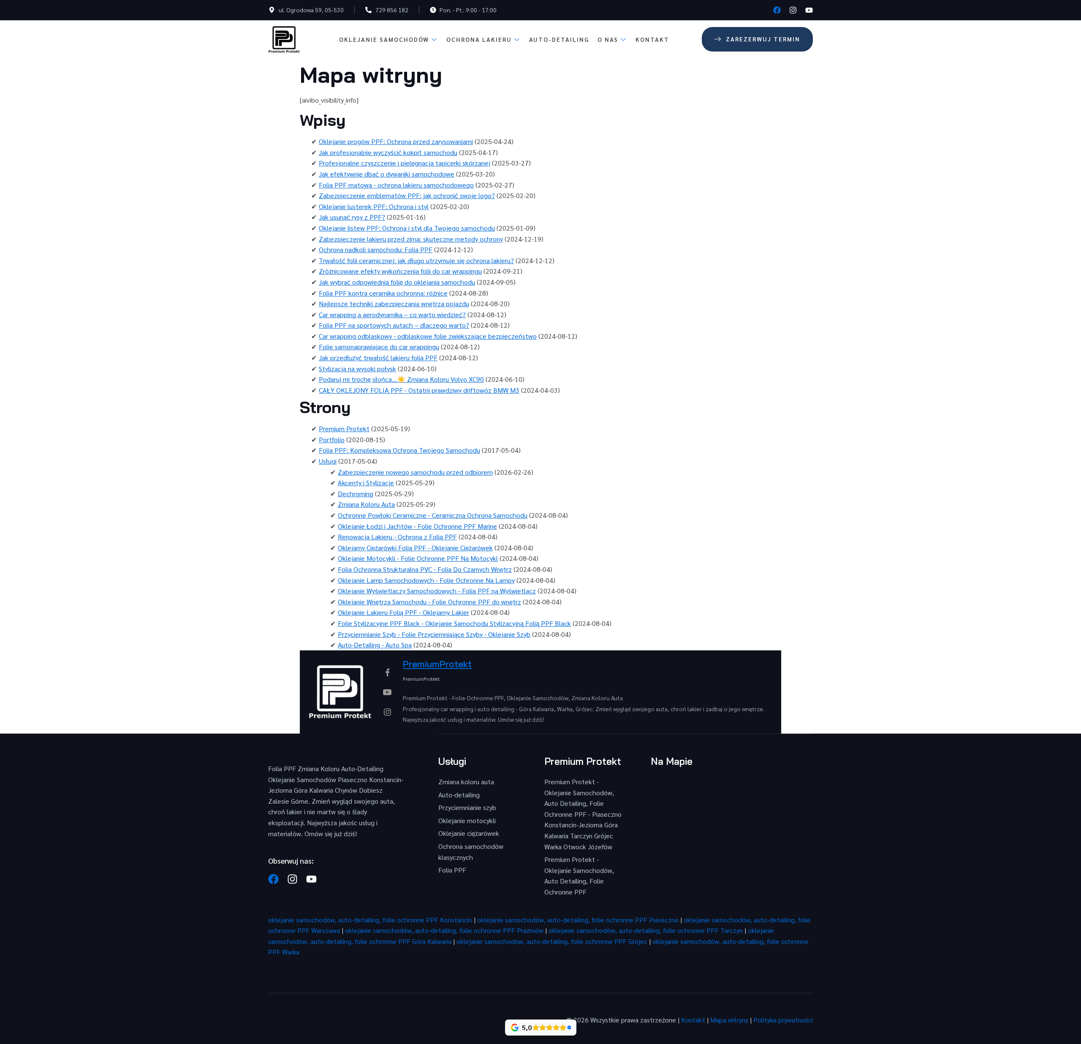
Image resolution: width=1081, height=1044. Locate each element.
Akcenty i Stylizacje (366, 482)
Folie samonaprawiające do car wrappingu (379, 346)
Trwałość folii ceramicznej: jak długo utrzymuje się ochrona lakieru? (416, 260)
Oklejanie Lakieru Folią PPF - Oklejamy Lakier (403, 612)
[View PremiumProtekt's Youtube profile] (387, 692)
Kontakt (652, 39)
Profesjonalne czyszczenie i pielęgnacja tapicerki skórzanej (404, 162)
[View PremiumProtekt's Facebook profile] (387, 672)
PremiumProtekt (437, 664)
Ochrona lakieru (479, 39)
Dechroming (355, 493)
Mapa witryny (729, 1019)
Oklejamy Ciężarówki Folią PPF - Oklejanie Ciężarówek (415, 547)
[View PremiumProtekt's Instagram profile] (387, 711)
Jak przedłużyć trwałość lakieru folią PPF (378, 357)
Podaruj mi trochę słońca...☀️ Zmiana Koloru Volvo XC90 (401, 379)
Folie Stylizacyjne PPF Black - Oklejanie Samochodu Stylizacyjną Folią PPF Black (454, 623)
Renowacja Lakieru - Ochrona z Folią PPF (397, 536)
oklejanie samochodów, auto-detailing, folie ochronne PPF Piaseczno (578, 919)
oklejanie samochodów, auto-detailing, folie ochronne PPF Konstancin (370, 919)
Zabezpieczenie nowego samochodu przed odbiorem (415, 472)
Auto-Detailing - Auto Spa (375, 644)
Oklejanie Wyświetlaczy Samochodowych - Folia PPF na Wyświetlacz (437, 590)
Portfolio (332, 439)
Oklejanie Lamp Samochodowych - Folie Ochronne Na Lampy (426, 580)
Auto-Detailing (559, 39)
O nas (608, 39)
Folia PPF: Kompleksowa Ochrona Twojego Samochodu (399, 450)
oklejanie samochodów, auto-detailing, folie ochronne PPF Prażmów (444, 930)
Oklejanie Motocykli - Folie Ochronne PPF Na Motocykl (418, 558)
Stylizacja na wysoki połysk (357, 368)
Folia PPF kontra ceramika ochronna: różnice (383, 292)
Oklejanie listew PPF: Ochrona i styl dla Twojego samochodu (407, 227)
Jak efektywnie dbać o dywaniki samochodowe (386, 173)
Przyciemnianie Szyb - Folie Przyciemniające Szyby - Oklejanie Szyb (434, 634)
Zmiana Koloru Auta (366, 504)
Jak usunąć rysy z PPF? (352, 216)
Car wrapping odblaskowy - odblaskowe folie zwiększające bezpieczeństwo (428, 336)
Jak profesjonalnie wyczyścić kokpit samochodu (388, 152)
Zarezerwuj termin (763, 39)
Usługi (328, 461)
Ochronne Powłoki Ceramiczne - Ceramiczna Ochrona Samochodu (432, 515)
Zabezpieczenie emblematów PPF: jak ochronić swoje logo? (407, 195)
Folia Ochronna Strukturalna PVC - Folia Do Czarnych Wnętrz (425, 569)
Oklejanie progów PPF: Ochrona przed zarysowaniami (396, 141)
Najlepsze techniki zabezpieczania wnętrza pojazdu (394, 303)
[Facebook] (777, 10)
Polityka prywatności (783, 1019)
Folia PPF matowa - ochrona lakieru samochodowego (396, 184)
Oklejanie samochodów (384, 39)
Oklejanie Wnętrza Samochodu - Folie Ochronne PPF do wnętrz (429, 601)
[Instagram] (793, 10)
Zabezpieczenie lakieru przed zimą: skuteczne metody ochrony (411, 238)
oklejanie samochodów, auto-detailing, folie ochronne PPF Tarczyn (646, 930)
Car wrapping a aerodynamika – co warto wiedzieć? (392, 314)
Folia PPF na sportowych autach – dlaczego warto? (394, 325)
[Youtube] (809, 10)
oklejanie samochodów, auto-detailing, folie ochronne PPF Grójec (551, 941)
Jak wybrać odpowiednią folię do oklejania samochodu (397, 281)
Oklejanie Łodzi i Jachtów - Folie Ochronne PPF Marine (417, 526)
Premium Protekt (344, 428)
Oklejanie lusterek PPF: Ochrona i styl (374, 206)
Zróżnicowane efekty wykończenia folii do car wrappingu (400, 270)
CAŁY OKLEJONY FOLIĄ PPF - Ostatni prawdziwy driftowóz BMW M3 (419, 390)
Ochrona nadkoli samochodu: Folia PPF (375, 249)
